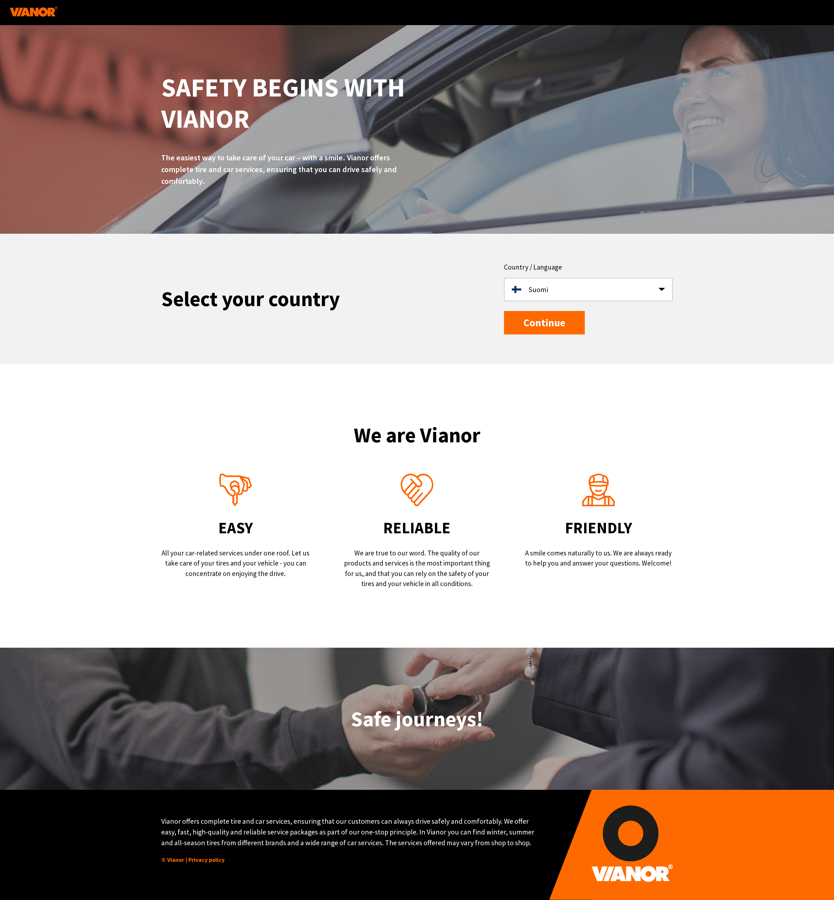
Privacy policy (206, 859)
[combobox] (588, 289)
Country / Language (533, 267)
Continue (544, 322)
